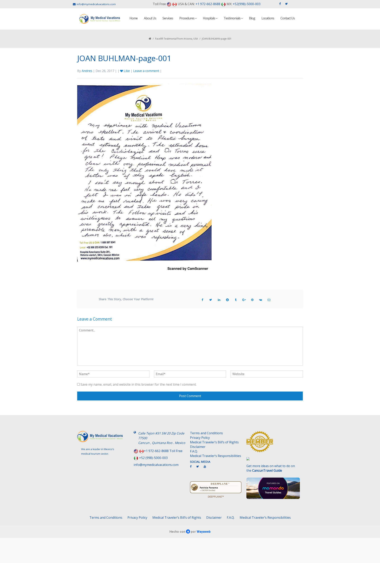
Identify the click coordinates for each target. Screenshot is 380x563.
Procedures (187, 18)
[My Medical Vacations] (99, 19)
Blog (252, 18)
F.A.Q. (194, 451)
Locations (267, 18)
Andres (87, 71)
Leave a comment (146, 71)
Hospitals (209, 18)
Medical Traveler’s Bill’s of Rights (214, 442)
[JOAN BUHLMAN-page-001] (144, 178)
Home (133, 18)
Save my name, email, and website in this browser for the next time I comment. (139, 384)
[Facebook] (193, 468)
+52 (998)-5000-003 (153, 458)
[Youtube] (207, 468)
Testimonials (232, 18)
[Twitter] (199, 468)
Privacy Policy (200, 437)
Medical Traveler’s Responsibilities (215, 456)
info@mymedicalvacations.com (96, 4)
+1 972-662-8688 (208, 4)
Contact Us (287, 18)
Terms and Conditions (206, 433)
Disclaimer (197, 447)
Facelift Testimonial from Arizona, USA (176, 38)
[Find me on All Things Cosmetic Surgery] (273, 443)
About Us (150, 18)
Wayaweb (204, 532)
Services (167, 18)
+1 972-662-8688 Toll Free (163, 451)
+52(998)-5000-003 (246, 4)
